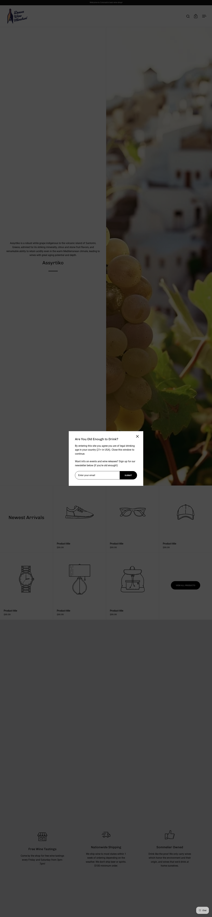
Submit (128, 475)
